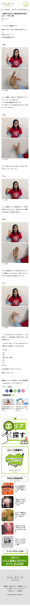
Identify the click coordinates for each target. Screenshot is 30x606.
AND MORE (7, 9)
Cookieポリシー (12, 590)
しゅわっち (6, 383)
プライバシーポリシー (19, 588)
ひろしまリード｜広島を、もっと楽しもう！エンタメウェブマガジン (7, 4)
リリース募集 (8, 588)
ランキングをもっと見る (15, 551)
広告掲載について (22, 586)
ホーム (2, 9)
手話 (3, 20)
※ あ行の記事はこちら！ (9, 37)
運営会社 (20, 590)
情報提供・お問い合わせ (10, 586)
